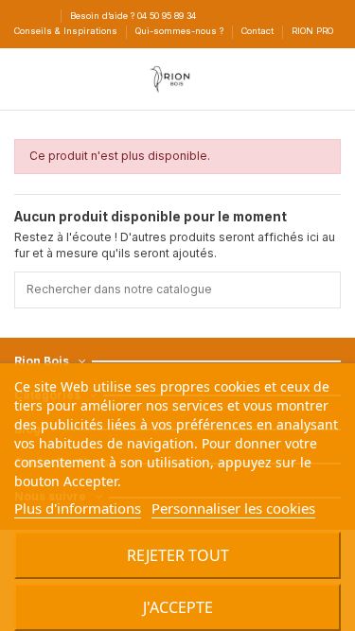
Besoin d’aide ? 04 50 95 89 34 (133, 15)
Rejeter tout (178, 555)
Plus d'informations (77, 508)
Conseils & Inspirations (67, 31)
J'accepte (178, 607)
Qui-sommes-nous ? (180, 31)
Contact (258, 31)
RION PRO (312, 31)
